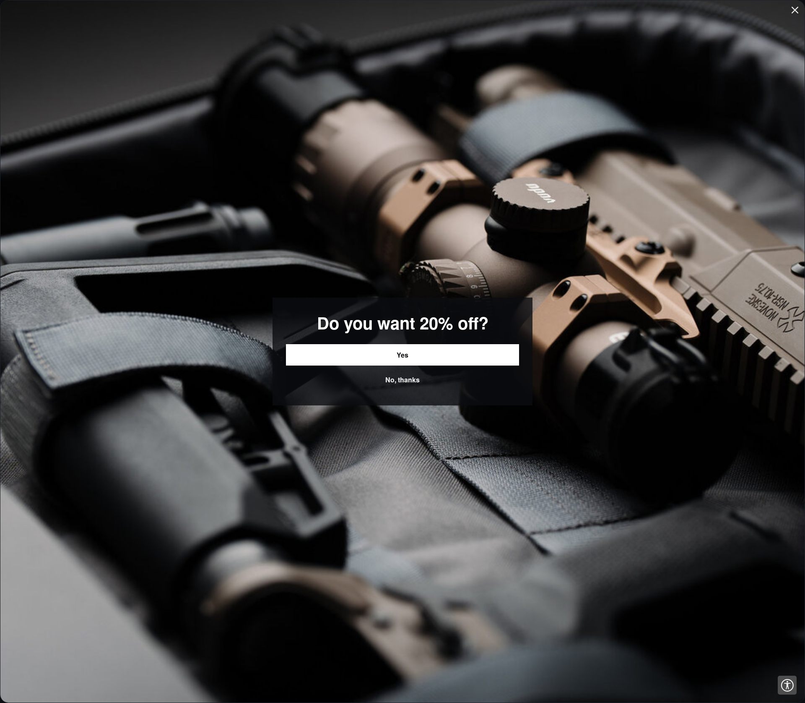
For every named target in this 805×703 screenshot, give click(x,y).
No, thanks (402, 380)
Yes (402, 355)
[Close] (795, 10)
